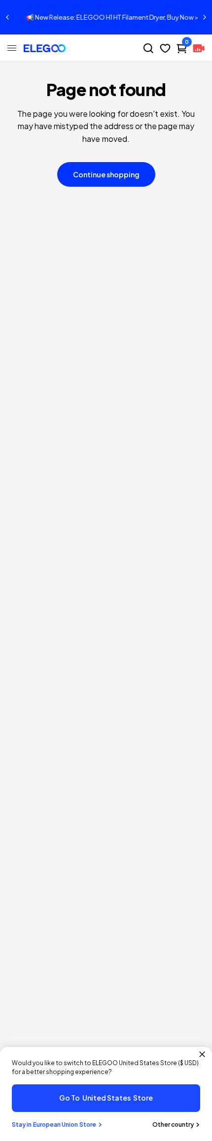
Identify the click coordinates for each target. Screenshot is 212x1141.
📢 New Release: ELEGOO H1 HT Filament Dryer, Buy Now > (106, 17)
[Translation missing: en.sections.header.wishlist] (165, 48)
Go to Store (106, 1097)
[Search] (148, 48)
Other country (173, 1124)
